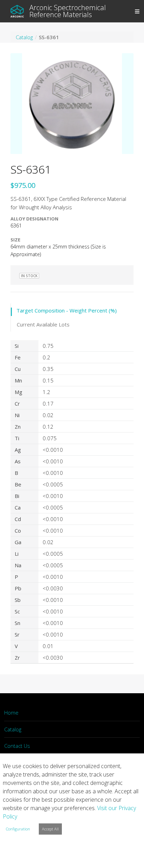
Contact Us (17, 745)
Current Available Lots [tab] (43, 324)
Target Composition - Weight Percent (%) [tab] (66, 310)
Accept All (50, 828)
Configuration (18, 828)
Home (11, 712)
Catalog (12, 729)
